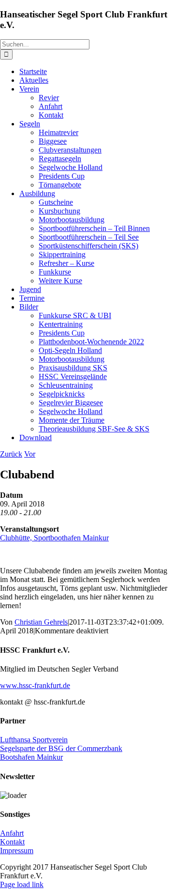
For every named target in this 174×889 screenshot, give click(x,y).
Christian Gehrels (41, 622)
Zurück (11, 454)
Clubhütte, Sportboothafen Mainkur (54, 538)
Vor (29, 454)
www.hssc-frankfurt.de (35, 685)
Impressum (16, 850)
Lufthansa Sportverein (34, 740)
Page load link (22, 884)
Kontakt (12, 842)
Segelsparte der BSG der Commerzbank (61, 748)
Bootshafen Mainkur (31, 757)
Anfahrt (12, 833)
